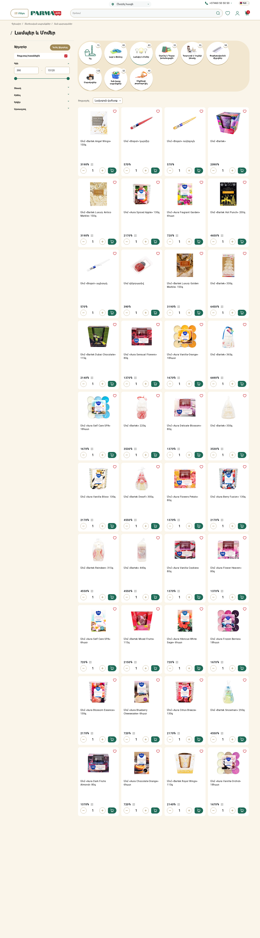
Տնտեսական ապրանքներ (37, 24)
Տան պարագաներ (63, 24)
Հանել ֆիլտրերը (60, 47)
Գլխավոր (16, 24)
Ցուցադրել (83, 100)
